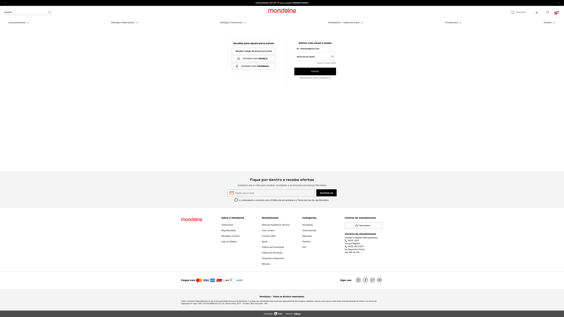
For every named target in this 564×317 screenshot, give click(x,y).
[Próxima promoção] (558, 3)
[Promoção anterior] (5, 3)
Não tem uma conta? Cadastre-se (315, 78)
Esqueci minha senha (326, 63)
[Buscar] (49, 12)
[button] (332, 56)
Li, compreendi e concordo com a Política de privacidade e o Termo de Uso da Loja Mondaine (284, 200)
